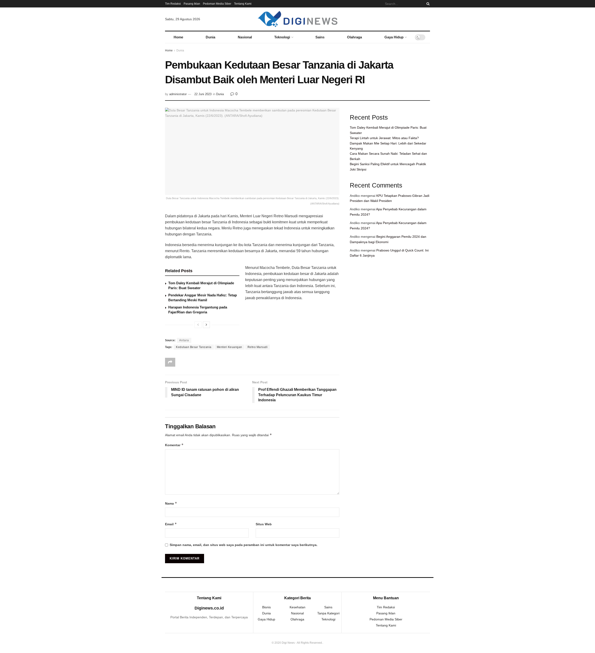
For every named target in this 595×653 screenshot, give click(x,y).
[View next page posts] (206, 324)
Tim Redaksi (173, 3)
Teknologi (282, 37)
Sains (319, 37)
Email (171, 524)
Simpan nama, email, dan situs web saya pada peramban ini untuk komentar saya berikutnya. (243, 545)
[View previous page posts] (198, 324)
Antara (184, 340)
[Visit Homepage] (297, 19)
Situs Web (264, 524)
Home (178, 37)
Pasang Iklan (192, 3)
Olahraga (354, 37)
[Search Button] (427, 3)
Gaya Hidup (393, 37)
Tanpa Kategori (328, 613)
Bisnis (266, 607)
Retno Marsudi (258, 347)
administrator (178, 94)
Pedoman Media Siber (217, 3)
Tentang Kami (242, 3)
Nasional (245, 37)
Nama (171, 503)
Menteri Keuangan (229, 347)
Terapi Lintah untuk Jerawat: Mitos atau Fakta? (384, 138)
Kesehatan (297, 607)
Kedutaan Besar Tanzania (194, 347)
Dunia (210, 37)
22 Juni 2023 (203, 94)
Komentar (174, 445)
